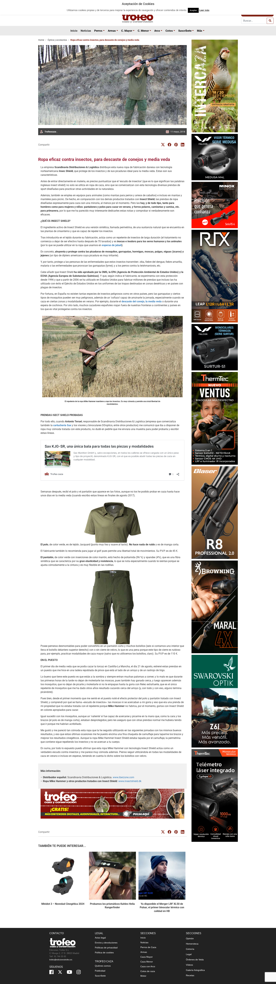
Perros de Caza (148, 947)
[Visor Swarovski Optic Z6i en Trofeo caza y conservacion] (215, 701)
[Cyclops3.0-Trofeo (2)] (215, 795)
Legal (189, 954)
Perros (98, 30)
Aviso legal (100, 937)
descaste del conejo (133, 301)
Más (199, 30)
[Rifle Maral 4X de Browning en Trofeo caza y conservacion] (215, 606)
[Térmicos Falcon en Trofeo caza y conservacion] (215, 157)
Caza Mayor (146, 957)
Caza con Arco (147, 966)
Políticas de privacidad (106, 947)
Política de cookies (104, 952)
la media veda (154, 301)
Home (41, 40)
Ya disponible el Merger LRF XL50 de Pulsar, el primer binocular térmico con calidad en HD (162, 907)
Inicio (73, 30)
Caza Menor (146, 961)
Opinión (190, 938)
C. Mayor (126, 30)
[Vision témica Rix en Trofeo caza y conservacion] (215, 276)
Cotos (169, 30)
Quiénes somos (103, 966)
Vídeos (189, 965)
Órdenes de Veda (195, 959)
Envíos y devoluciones (106, 942)
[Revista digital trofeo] (112, 804)
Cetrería (190, 949)
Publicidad (100, 970)
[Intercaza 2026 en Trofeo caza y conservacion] (215, 85)
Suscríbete (185, 30)
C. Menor (143, 30)
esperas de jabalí (112, 245)
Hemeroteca (192, 943)
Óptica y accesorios (57, 40)
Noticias (86, 30)
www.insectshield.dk (129, 781)
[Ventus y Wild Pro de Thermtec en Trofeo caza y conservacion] (215, 418)
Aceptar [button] (193, 10)
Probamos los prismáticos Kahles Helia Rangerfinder (112, 905)
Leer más (204, 10)
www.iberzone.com (123, 777)
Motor (143, 976)
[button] (104, 30)
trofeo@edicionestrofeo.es (60, 960)
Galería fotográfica (195, 970)
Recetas (190, 975)
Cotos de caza (147, 971)
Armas (112, 30)
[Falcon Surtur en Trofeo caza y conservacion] (215, 347)
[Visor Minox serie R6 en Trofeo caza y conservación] (215, 204)
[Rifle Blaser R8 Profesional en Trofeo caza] (215, 512)
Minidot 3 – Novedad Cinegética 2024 (62, 903)
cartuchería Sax (62, 425)
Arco (157, 30)
